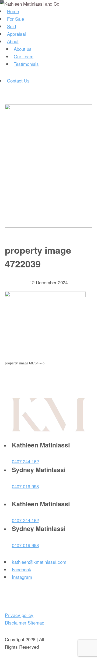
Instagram (22, 576)
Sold (11, 26)
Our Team (23, 56)
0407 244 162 (25, 461)
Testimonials (26, 63)
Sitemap (36, 622)
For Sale (15, 18)
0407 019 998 (25, 486)
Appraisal (16, 33)
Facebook (21, 569)
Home (13, 11)
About (13, 41)
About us (23, 48)
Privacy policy (19, 615)
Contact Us (18, 80)
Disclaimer (16, 622)
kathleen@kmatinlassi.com (39, 561)
